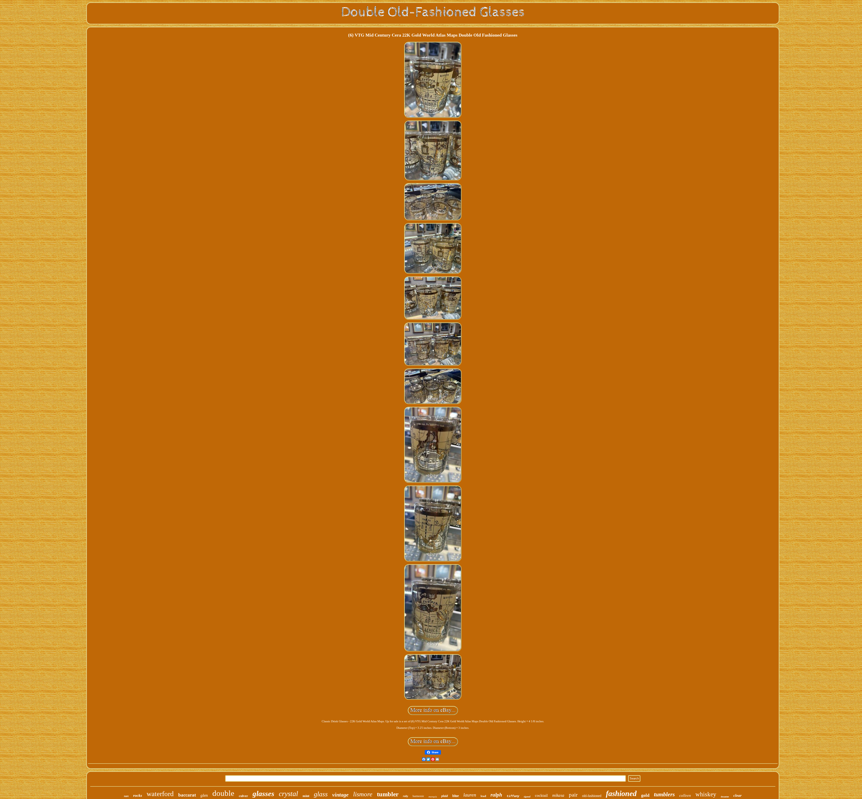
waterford (160, 794)
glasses (263, 794)
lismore (362, 794)
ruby (405, 796)
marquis (433, 796)
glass (321, 794)
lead (483, 796)
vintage (340, 795)
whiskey (705, 794)
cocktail (541, 795)
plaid (444, 796)
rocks (137, 795)
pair (573, 795)
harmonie (418, 796)
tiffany (513, 796)
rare (126, 796)
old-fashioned (591, 796)
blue (455, 796)
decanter (725, 796)
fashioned (621, 793)
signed (527, 796)
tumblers (664, 794)
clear (737, 795)
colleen (685, 795)
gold (645, 795)
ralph (496, 795)
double (223, 793)
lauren (469, 795)
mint (306, 796)
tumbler (387, 794)
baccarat (187, 795)
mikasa (558, 795)
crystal (288, 794)
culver (243, 796)
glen (204, 795)
